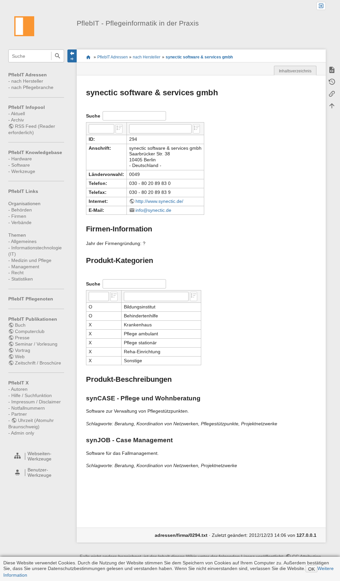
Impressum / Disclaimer (36, 401)
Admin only (22, 433)
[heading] (36, 456)
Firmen (18, 216)
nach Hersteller (27, 81)
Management (25, 266)
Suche (57, 56)
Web (20, 356)
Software (20, 165)
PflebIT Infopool (26, 107)
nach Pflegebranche (32, 87)
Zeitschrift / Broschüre (38, 363)
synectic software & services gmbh (199, 57)
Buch (20, 325)
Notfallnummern (28, 408)
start (88, 57)
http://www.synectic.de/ (159, 201)
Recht (17, 272)
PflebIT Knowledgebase (35, 152)
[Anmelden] (321, 6)
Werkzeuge (23, 171)
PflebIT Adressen (27, 74)
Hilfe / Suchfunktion (31, 395)
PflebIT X (18, 382)
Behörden (21, 209)
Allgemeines (24, 241)
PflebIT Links (23, 191)
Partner (19, 414)
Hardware (21, 158)
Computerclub (29, 331)
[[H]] (24, 26)
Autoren (19, 389)
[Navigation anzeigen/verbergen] (72, 55)
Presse (22, 337)
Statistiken (22, 279)
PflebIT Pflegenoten (30, 298)
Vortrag (22, 350)
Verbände (21, 222)
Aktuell (18, 113)
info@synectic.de (153, 210)
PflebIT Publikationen (32, 319)
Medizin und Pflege (31, 260)
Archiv (17, 120)
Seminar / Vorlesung (36, 344)
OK (311, 569)
